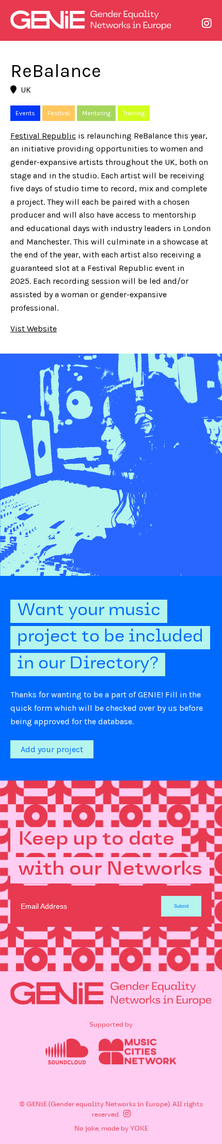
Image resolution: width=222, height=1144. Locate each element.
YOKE (139, 1129)
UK (26, 89)
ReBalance (55, 71)
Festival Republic (43, 136)
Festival (58, 113)
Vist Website (33, 329)
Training (134, 113)
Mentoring (96, 113)
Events (25, 113)
